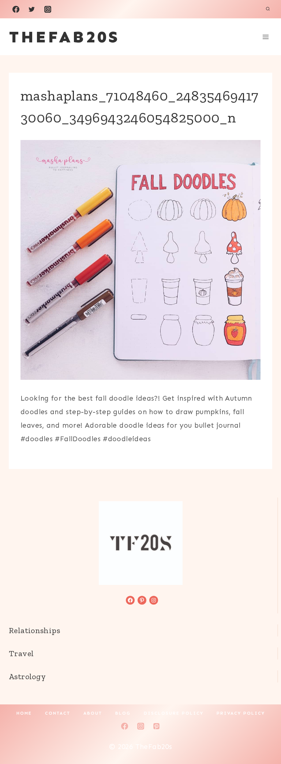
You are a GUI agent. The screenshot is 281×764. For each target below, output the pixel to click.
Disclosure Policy (173, 713)
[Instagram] (48, 9)
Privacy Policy (241, 713)
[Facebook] (16, 9)
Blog (123, 713)
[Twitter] (32, 9)
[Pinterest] (157, 726)
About (92, 713)
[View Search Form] (267, 9)
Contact (57, 713)
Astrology (27, 676)
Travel (21, 653)
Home (24, 713)
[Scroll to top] (263, 735)
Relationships (34, 630)
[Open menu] (265, 36)
